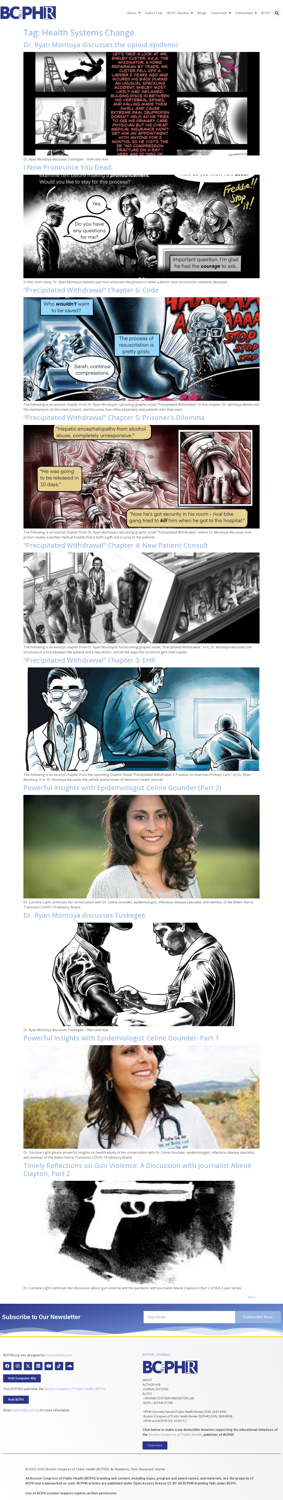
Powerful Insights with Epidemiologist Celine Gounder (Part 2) (122, 787)
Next (254, 1297)
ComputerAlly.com (59, 1355)
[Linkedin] (38, 1366)
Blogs (201, 13)
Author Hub (154, 13)
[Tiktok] (59, 1366)
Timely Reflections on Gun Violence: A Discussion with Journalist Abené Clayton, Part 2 (137, 1169)
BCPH (266, 13)
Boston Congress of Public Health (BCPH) (74, 1389)
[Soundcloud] (69, 1366)
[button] (276, 13)
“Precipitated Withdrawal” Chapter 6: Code (91, 289)
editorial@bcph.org (25, 1410)
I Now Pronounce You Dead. (68, 167)
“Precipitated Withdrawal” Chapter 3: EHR (89, 660)
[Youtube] (49, 1366)
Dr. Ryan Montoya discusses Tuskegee (84, 915)
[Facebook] (7, 1366)
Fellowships (244, 13)
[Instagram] (17, 1366)
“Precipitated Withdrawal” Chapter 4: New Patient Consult (115, 545)
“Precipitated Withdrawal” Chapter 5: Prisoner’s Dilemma (114, 417)
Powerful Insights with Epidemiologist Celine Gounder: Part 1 (121, 1037)
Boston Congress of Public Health (175, 1435)
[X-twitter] (28, 1366)
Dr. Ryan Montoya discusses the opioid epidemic (101, 44)
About (132, 13)
